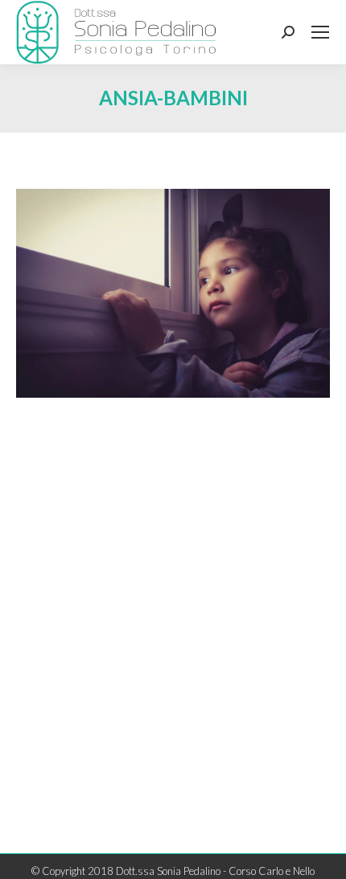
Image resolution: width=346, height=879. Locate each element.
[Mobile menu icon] (320, 32)
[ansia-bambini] (173, 293)
